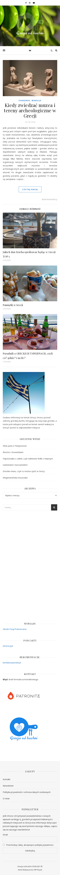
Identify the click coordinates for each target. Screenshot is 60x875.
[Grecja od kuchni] (30, 24)
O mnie (6, 798)
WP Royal (38, 869)
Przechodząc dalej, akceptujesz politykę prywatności (29, 845)
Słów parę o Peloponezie (15, 445)
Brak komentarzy (49, 199)
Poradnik (24, 100)
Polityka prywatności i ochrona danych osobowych (27, 792)
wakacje (36, 100)
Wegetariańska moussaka (15, 477)
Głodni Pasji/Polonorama (15, 629)
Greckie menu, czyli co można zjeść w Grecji (24, 471)
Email (5, 834)
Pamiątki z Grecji (13, 305)
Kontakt (6, 779)
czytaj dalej (30, 189)
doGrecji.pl (8, 645)
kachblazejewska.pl (12, 662)
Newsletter (8, 785)
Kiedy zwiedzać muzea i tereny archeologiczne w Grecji (30, 110)
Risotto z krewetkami (13, 452)
